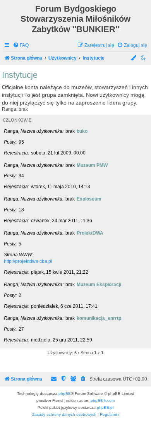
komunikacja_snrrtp (99, 318)
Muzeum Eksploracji (99, 284)
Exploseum (89, 199)
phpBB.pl (105, 407)
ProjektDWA (90, 233)
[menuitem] (21, 45)
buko (82, 131)
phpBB (64, 393)
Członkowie (17, 120)
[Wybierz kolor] (133, 58)
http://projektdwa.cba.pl (28, 261)
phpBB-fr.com (103, 400)
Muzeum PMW (92, 165)
